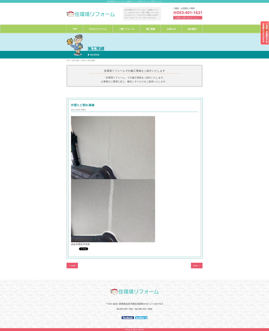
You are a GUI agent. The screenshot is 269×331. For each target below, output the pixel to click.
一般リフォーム (126, 28)
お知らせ (171, 28)
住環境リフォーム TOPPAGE (91, 14)
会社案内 (192, 28)
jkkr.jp (128, 330)
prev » (196, 265)
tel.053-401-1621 (125, 308)
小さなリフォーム (98, 28)
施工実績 (150, 28)
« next (72, 265)
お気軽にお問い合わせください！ (187, 17)
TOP (75, 28)
